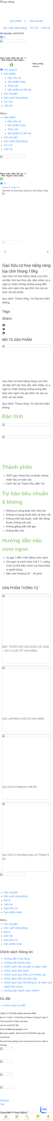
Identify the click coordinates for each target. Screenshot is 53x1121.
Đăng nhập (38, 63)
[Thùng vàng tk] (26, 193)
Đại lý (7, 900)
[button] (26, 113)
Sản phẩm (10, 73)
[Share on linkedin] (26, 333)
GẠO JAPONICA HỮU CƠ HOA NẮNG (23, 718)
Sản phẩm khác (17, 81)
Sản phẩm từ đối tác (20, 89)
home (5, 187)
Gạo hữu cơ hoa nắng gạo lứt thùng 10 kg (25, 856)
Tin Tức (8, 101)
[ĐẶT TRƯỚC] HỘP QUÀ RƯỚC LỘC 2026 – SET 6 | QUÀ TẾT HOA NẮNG (25, 648)
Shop (13, 187)
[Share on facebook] (26, 325)
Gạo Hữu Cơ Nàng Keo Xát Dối (19, 786)
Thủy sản (13, 85)
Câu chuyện (11, 93)
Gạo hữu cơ (14, 77)
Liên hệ (8, 105)
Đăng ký (36, 66)
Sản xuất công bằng (16, 97)
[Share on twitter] (26, 329)
